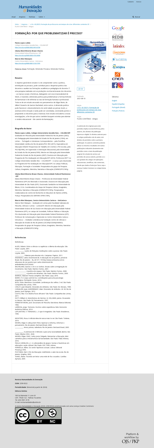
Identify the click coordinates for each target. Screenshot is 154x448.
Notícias (32, 17)
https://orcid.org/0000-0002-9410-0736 (27, 47)
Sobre (41, 17)
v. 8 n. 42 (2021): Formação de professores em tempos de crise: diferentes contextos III (59, 24)
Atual (13, 17)
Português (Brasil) (118, 107)
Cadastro (131, 2)
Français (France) (118, 111)
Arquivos (22, 17)
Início (17, 24)
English (114, 101)
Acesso (138, 2)
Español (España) (118, 104)
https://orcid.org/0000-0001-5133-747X (27, 63)
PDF (81, 89)
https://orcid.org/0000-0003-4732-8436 (27, 55)
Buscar (137, 17)
